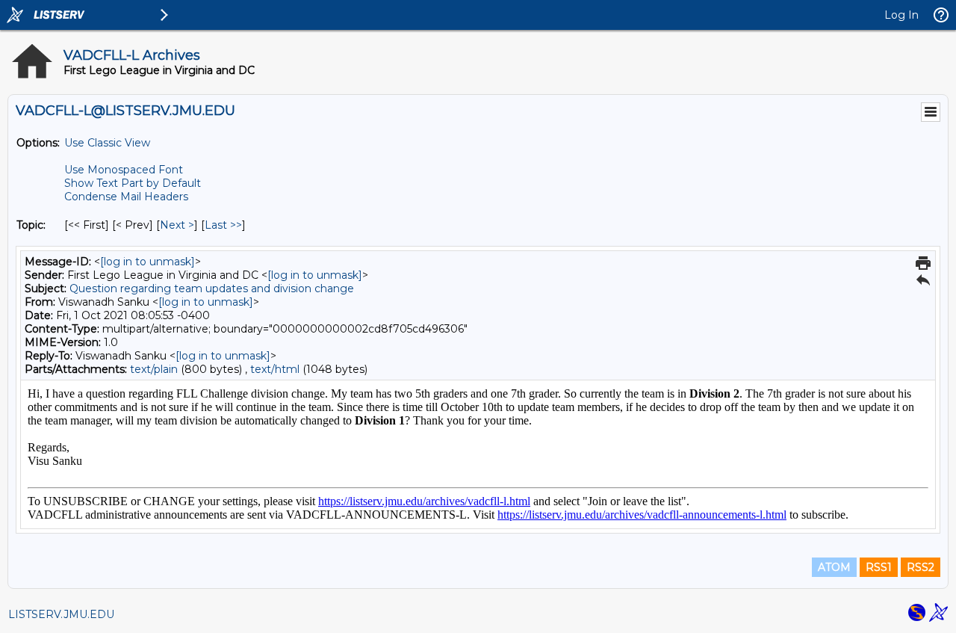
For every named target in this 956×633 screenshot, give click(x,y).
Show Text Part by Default (132, 183)
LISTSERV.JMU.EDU (61, 614)
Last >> (223, 225)
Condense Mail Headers (126, 196)
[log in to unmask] (147, 261)
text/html (274, 369)
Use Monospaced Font (123, 169)
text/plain (154, 369)
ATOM (834, 567)
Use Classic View (107, 142)
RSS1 (879, 567)
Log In (901, 15)
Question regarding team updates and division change (211, 288)
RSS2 (920, 567)
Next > (177, 225)
